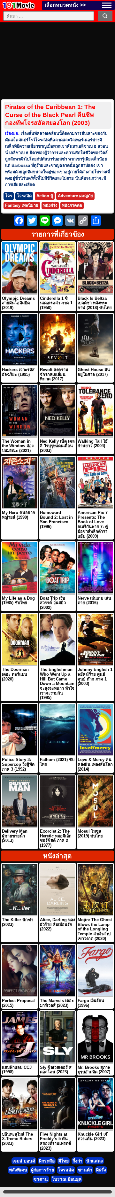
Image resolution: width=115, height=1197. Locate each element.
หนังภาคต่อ (72, 205)
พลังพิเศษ (18, 1169)
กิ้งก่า (77, 1160)
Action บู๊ (44, 195)
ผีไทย (63, 1160)
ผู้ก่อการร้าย (42, 1169)
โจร (8, 195)
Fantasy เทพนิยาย (21, 205)
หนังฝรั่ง (50, 205)
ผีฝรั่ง (101, 1169)
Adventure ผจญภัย (75, 195)
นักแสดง (94, 1160)
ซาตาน (41, 1179)
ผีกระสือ (47, 1160)
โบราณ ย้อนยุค (66, 1179)
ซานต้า (85, 1169)
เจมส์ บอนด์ (23, 1160)
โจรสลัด (24, 195)
